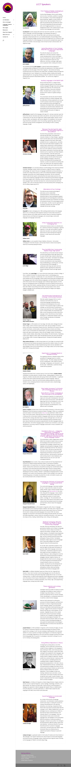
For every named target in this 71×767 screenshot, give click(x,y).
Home (4, 17)
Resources (5, 30)
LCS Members (6, 19)
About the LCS (6, 34)
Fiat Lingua (5, 27)
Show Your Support (7, 32)
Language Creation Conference (7, 25)
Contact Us (5, 36)
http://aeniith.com (53, 491)
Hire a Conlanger (7, 22)
